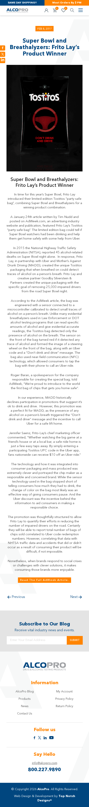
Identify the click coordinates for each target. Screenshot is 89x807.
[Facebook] (2, 48)
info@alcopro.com (44, 763)
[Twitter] (2, 54)
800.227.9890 (44, 769)
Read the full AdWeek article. (44, 580)
